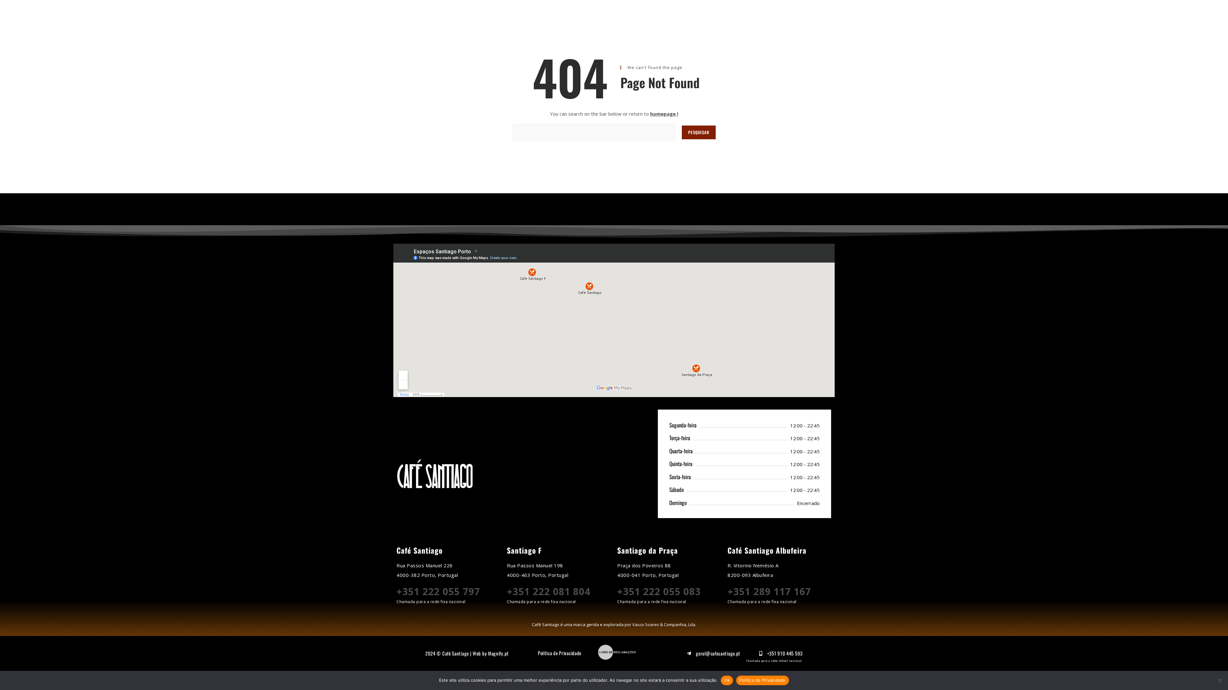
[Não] (1220, 680)
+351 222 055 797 (438, 591)
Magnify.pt (498, 653)
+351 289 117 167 (769, 591)
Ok (727, 680)
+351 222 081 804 (548, 591)
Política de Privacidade (559, 652)
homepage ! (664, 114)
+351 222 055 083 (659, 591)
